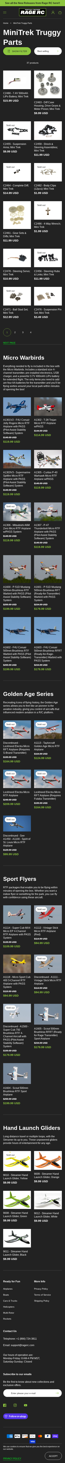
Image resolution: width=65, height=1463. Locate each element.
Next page (9, 342)
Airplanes (7, 1289)
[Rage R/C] (32, 12)
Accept (53, 1456)
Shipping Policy (41, 1301)
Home (5, 23)
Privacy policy (12, 1458)
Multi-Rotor (8, 1313)
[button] (4, 12)
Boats (6, 1295)
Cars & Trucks (10, 1301)
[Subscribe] (58, 1393)
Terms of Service (42, 1295)
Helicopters (8, 1307)
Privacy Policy (41, 1289)
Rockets (7, 1319)
